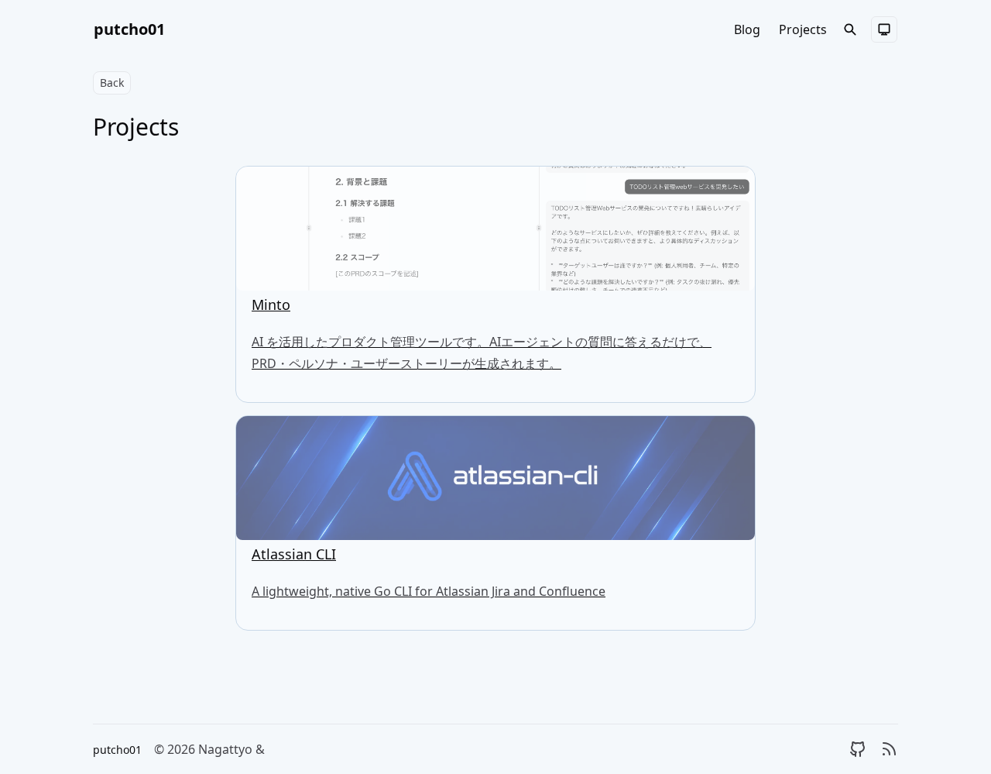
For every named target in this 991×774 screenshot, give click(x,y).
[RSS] (889, 749)
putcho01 (129, 29)
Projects (803, 29)
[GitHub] (858, 749)
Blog (747, 29)
